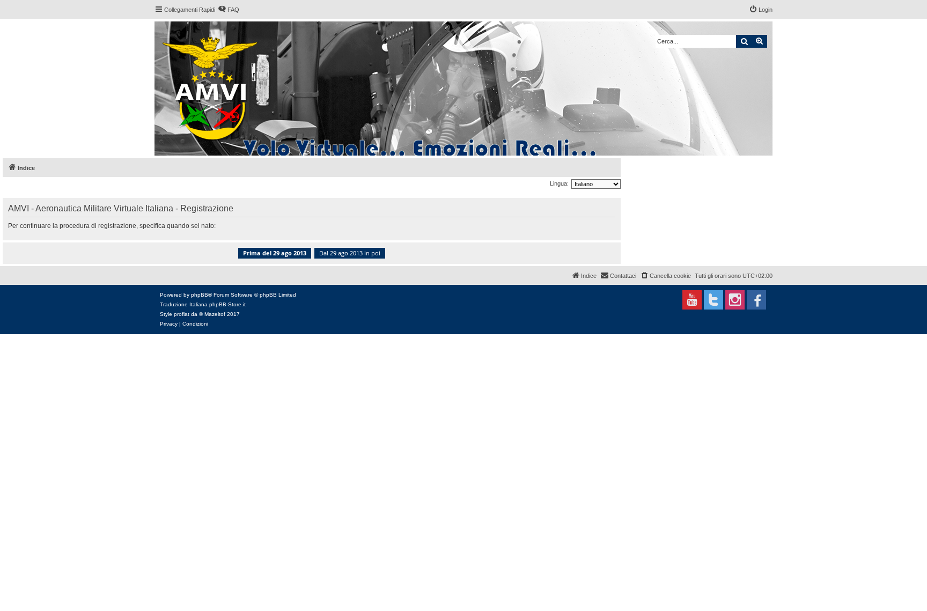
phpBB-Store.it (227, 304)
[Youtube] (692, 300)
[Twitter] (713, 300)
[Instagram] (735, 300)
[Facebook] (756, 300)
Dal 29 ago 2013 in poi (349, 253)
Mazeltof (214, 314)
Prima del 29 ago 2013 (274, 253)
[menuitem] (228, 9)
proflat (181, 314)
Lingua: (559, 183)
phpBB (199, 295)
